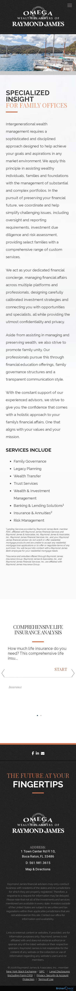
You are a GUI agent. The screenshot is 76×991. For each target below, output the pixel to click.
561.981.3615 (39, 863)
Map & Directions (38, 869)
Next (71, 674)
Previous (5, 674)
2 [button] (41, 715)
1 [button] (37, 715)
